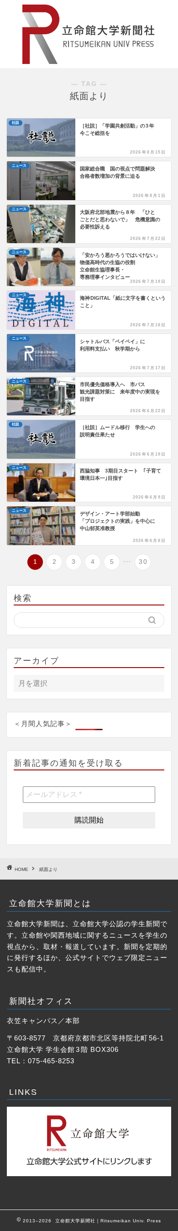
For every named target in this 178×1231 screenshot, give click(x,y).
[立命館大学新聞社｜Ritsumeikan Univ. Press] (89, 60)
